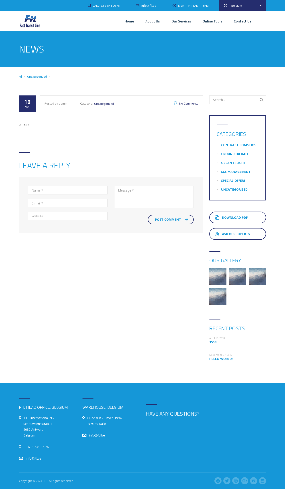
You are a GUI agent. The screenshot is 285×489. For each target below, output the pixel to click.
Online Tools (212, 21)
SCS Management (236, 172)
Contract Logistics (238, 145)
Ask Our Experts (236, 234)
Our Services (181, 21)
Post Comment (168, 219)
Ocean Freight (233, 163)
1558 (212, 342)
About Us (152, 21)
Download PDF (235, 217)
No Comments (188, 103)
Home (129, 21)
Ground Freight (234, 154)
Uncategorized (104, 104)
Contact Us (242, 21)
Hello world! (221, 359)
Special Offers (233, 180)
